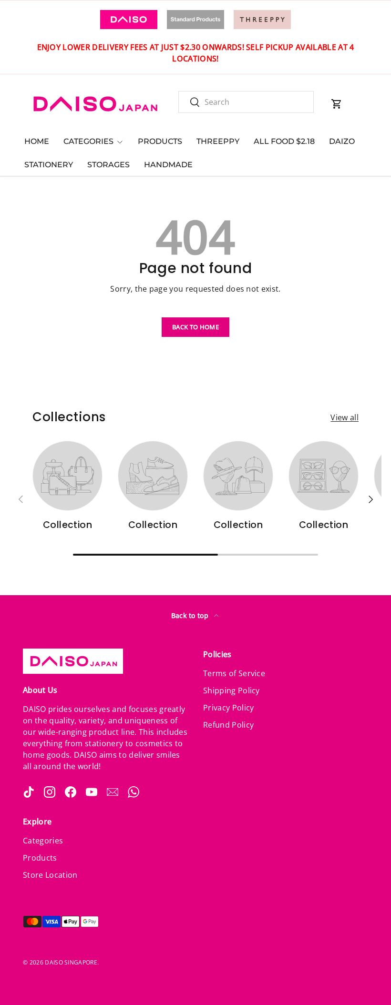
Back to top (191, 615)
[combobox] (246, 101)
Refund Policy (228, 725)
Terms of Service (234, 673)
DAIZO (342, 141)
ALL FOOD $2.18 (284, 141)
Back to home (195, 327)
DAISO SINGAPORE (71, 962)
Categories (43, 840)
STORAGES (108, 164)
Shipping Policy (231, 690)
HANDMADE (168, 164)
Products (40, 858)
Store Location (50, 875)
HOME (36, 141)
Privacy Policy (228, 707)
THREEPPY (217, 141)
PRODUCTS (160, 141)
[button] (336, 103)
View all (344, 417)
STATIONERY (48, 164)
